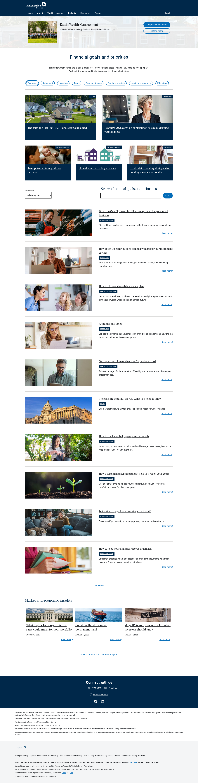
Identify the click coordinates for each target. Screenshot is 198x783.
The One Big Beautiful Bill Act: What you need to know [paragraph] (130, 398)
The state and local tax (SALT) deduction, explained (57, 128)
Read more (166, 233)
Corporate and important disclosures (43, 756)
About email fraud (129, 756)
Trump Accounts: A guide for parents (44, 170)
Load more (99, 585)
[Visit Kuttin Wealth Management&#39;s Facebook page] (96, 701)
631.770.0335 (94, 688)
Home (30, 13)
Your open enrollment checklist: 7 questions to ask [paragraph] (127, 361)
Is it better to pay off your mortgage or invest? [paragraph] (125, 511)
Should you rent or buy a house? (97, 168)
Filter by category (30, 190)
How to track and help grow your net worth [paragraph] (124, 436)
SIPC (71, 773)
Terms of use (88, 756)
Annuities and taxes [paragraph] (110, 323)
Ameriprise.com (21, 756)
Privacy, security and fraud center (107, 756)
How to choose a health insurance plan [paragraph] (121, 286)
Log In (168, 13)
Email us (113, 688)
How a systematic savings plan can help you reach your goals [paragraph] (134, 473)
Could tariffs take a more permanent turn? (91, 627)
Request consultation (157, 24)
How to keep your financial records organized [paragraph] (125, 548)
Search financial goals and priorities (129, 189)
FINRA (64, 773)
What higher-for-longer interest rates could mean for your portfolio (49, 627)
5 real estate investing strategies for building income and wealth (150, 170)
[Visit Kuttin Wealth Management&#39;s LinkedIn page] (102, 701)
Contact (98, 13)
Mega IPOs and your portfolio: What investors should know (148, 627)
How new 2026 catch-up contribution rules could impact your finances (136, 130)
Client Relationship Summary (70, 756)
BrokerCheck (132, 762)
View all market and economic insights (99, 654)
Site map (141, 756)
